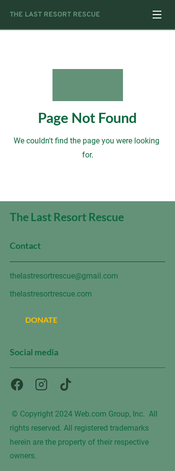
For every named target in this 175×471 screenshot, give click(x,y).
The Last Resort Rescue (56, 15)
